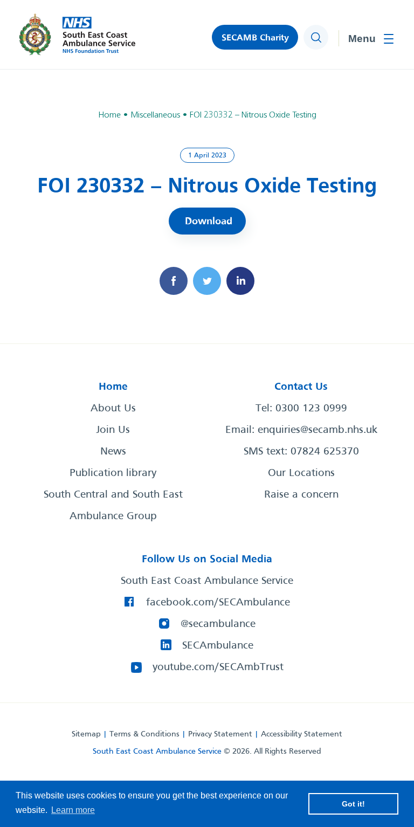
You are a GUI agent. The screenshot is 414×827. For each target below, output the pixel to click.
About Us (113, 409)
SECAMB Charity (255, 38)
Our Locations (301, 473)
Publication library (113, 473)
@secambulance (218, 624)
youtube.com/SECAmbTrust (218, 667)
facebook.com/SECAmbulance (218, 603)
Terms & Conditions (144, 734)
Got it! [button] (353, 804)
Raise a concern (301, 495)
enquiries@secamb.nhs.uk (317, 430)
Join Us (113, 430)
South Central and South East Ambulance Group (113, 505)
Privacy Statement (220, 734)
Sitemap (86, 734)
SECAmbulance (217, 646)
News (113, 452)
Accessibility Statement (301, 734)
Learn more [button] (73, 810)
